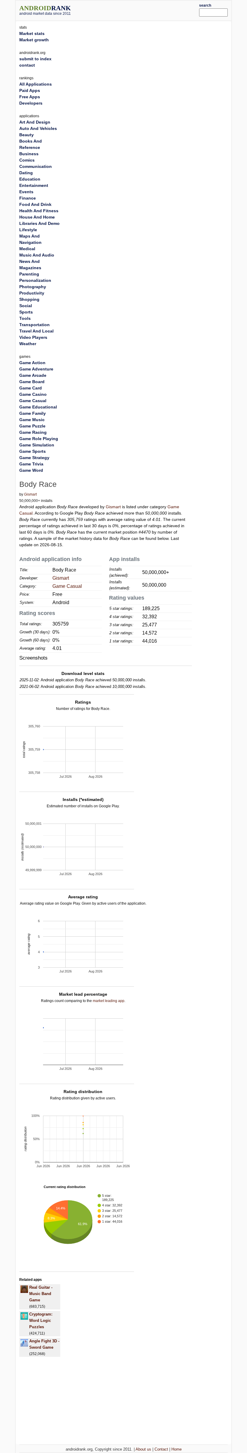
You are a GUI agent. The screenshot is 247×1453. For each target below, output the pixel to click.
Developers (30, 103)
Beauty (26, 134)
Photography (32, 286)
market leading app (108, 1001)
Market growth (34, 39)
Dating (26, 172)
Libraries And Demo (39, 223)
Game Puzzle (32, 426)
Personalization (35, 280)
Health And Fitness (38, 210)
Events (26, 191)
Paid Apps (29, 90)
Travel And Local (36, 331)
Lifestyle (28, 229)
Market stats (32, 33)
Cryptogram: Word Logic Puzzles (40, 1320)
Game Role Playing (38, 438)
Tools (25, 318)
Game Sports (32, 451)
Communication (35, 166)
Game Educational (38, 407)
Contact (161, 1449)
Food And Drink (35, 204)
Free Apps (29, 96)
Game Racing (33, 432)
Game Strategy (34, 457)
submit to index (35, 58)
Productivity (31, 293)
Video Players (33, 337)
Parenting (29, 274)
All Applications (35, 84)
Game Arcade (32, 375)
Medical (27, 248)
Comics (27, 160)
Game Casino (33, 394)
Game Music (32, 419)
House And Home (37, 217)
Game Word (31, 470)
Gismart (30, 494)
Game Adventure (36, 369)
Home (176, 1449)
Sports (26, 312)
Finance (27, 198)
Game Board (32, 381)
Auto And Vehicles (38, 128)
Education (29, 179)
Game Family (32, 413)
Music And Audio (36, 255)
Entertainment (33, 185)
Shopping (29, 299)
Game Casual (67, 586)
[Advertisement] (143, 10)
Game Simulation (36, 445)
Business (29, 153)
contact (27, 65)
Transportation (34, 324)
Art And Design (34, 122)
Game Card (30, 388)
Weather (27, 343)
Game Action (32, 362)
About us (143, 1449)
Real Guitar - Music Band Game (40, 1293)
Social (25, 305)
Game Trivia (31, 464)
